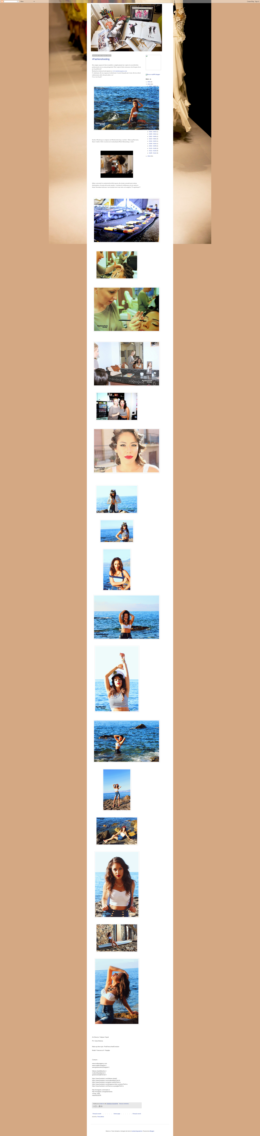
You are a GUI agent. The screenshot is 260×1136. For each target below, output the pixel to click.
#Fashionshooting (100, 59)
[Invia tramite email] (94, 1106)
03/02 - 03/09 (153, 136)
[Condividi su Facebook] (100, 1106)
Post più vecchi (137, 1113)
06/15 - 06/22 (153, 105)
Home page (117, 1113)
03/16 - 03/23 (153, 131)
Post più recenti (97, 1113)
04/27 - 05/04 (153, 120)
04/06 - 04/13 (153, 127)
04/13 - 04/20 (153, 124)
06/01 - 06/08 (153, 110)
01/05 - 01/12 (153, 153)
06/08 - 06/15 (153, 108)
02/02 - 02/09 (153, 146)
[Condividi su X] (98, 1106)
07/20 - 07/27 (153, 95)
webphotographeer (137, 1131)
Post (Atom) (101, 1116)
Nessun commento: (124, 1103)
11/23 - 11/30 (153, 88)
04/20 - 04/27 (153, 122)
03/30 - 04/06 (153, 129)
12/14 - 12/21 (153, 86)
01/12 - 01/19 (153, 150)
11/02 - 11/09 (153, 93)
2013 (149, 156)
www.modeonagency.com (120, 71)
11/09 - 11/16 (153, 91)
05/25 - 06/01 (153, 112)
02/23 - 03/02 (153, 139)
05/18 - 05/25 (153, 115)
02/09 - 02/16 (153, 143)
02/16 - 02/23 (153, 141)
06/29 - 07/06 (153, 103)
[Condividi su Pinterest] (102, 1106)
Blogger (152, 1131)
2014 (149, 84)
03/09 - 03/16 (153, 134)
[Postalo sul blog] (96, 1106)
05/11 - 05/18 (153, 117)
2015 (149, 82)
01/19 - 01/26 (153, 148)
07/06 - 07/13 (153, 101)
